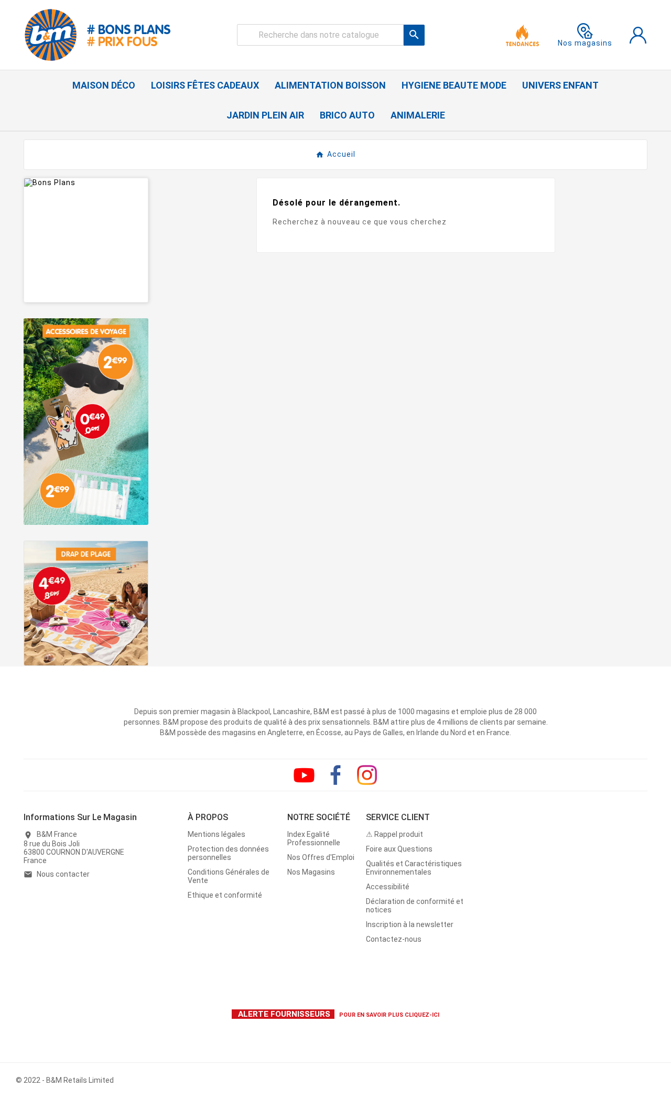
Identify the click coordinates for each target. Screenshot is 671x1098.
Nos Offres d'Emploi (320, 857)
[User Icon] (638, 35)
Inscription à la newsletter (409, 924)
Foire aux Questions (399, 849)
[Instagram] (366, 775)
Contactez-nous (393, 939)
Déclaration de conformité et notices (414, 905)
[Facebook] (335, 775)
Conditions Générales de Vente (228, 876)
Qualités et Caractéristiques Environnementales (414, 867)
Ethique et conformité (225, 895)
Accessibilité (387, 886)
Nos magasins (585, 43)
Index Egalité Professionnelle (313, 838)
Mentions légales (216, 834)
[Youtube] (304, 775)
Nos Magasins (311, 872)
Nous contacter (63, 874)
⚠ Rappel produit (394, 834)
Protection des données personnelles (228, 853)
